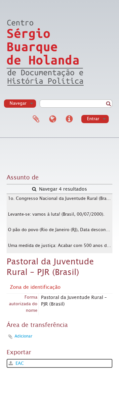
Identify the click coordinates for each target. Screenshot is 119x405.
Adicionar (23, 336)
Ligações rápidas (69, 119)
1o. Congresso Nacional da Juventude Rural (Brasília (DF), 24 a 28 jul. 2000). (60, 198)
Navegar (18, 103)
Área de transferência (36, 119)
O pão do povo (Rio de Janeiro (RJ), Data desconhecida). (60, 229)
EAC (19, 363)
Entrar (93, 118)
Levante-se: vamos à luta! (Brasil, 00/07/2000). (56, 214)
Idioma (52, 119)
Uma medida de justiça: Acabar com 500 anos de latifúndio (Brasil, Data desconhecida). (60, 245)
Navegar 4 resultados (62, 189)
